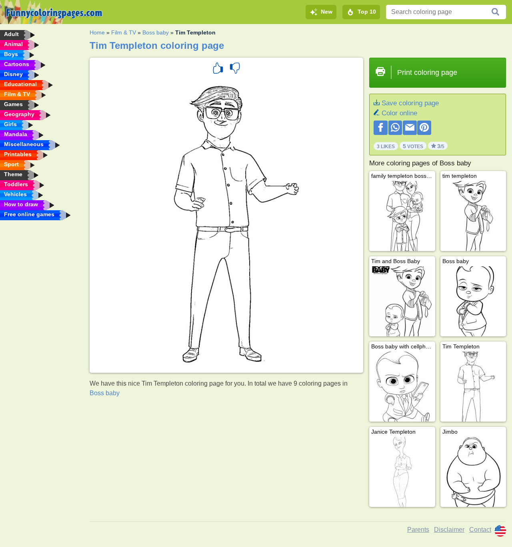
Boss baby (155, 32)
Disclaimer (449, 529)
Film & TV (123, 32)
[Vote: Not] (234, 69)
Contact (480, 529)
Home (97, 32)
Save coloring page (410, 103)
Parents (418, 529)
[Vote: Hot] (218, 69)
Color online (399, 113)
